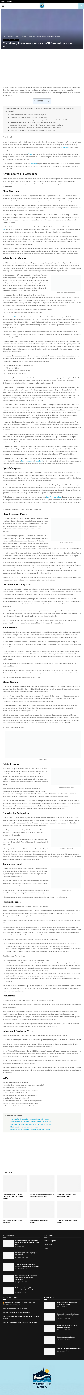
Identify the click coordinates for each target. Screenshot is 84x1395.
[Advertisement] (42, 70)
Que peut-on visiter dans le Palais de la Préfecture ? (20, 1090)
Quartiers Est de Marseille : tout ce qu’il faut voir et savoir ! (30, 1119)
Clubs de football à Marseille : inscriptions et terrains (20, 1322)
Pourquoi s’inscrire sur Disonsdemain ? (69, 1348)
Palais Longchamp (27, 461)
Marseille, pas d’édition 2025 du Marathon (16, 1312)
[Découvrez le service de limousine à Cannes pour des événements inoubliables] (8, 1278)
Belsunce (17, 317)
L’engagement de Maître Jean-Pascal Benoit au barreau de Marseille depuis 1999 (27, 1242)
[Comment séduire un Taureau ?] (49, 1340)
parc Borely (39, 461)
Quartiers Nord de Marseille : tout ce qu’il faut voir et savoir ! (30, 1122)
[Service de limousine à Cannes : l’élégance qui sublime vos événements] (8, 1267)
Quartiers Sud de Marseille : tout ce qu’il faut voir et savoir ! (30, 1124)
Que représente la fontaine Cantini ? (15, 1088)
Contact (46, 1248)
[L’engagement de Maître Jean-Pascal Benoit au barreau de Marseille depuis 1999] (8, 1243)
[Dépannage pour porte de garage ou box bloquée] (8, 1255)
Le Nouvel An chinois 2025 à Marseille (15, 1309)
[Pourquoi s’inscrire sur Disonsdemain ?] (49, 1351)
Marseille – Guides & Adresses (10, 39)
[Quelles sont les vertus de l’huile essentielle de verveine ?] (49, 1328)
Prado (30, 154)
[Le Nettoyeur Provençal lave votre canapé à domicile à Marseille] (8, 1290)
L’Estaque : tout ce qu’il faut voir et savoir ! (24, 1127)
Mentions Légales (50, 1241)
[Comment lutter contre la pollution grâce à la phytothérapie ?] (49, 1317)
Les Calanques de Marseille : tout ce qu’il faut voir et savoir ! (30, 1129)
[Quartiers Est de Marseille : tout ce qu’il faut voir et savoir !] (49, 1305)
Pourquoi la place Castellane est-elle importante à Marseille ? (23, 1085)
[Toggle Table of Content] (46, 101)
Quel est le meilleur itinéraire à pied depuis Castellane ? (21, 1103)
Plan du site (48, 1244)
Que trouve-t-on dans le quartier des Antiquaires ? (20, 1095)
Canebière (33, 164)
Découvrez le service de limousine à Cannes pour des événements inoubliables (26, 1277)
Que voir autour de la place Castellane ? (16, 1082)
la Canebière (65, 147)
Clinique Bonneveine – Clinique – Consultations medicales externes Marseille (13, 1196)
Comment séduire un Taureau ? (66, 1337)
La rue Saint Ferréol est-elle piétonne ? (16, 1098)
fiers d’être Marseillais (53, 497)
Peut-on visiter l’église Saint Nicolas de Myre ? (18, 1106)
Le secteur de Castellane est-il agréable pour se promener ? (23, 1101)
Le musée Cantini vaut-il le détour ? (15, 1093)
